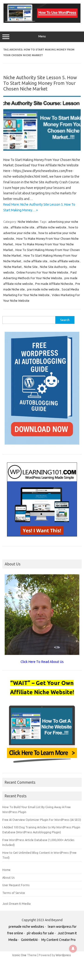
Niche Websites (28, 221)
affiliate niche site (22, 227)
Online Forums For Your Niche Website (42, 272)
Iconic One (19, 955)
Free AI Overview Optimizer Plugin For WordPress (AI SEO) (41, 819)
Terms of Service (13, 892)
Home (6, 869)
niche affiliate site (35, 261)
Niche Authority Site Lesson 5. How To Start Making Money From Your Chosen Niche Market (40, 83)
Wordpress (63, 955)
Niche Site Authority (53, 266)
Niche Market (13, 266)
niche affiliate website (64, 261)
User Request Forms (16, 885)
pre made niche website (43, 289)
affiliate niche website (51, 227)
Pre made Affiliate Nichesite (54, 283)
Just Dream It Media (16, 903)
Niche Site (31, 266)
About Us (8, 877)
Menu (42, 36)
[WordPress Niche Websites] (42, 21)
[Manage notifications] (73, 948)
